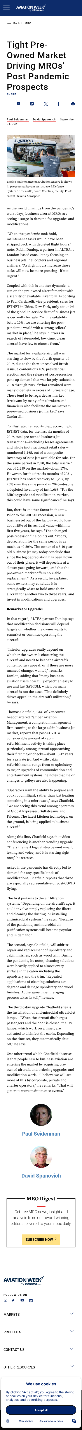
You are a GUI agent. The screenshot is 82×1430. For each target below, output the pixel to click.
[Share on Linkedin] (32, 104)
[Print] (73, 104)
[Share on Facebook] (59, 104)
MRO (28, 23)
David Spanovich (44, 119)
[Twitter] (5, 1301)
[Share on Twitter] (46, 104)
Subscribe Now (39, 1240)
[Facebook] (14, 1301)
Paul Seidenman (18, 119)
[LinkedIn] (31, 1301)
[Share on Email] (19, 104)
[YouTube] (22, 1301)
